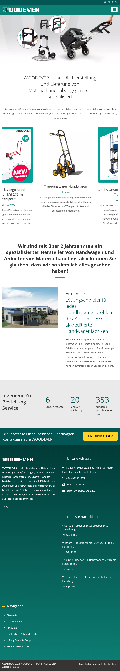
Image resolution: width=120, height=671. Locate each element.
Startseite (12, 615)
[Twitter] (7, 507)
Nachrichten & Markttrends (22, 634)
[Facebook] (4, 507)
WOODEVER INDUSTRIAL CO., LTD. (38, 664)
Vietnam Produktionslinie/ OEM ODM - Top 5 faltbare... (88, 544)
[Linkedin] (11, 507)
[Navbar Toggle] (114, 9)
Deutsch (113, 2)
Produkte (12, 628)
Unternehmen (14, 621)
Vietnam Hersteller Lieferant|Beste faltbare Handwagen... (88, 579)
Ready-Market (111, 664)
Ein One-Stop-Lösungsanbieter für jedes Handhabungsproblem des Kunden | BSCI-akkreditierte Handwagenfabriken (89, 312)
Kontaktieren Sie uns (18, 646)
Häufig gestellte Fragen (19, 640)
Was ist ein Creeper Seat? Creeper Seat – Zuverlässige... (86, 527)
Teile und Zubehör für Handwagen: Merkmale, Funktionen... (89, 562)
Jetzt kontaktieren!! (100, 436)
